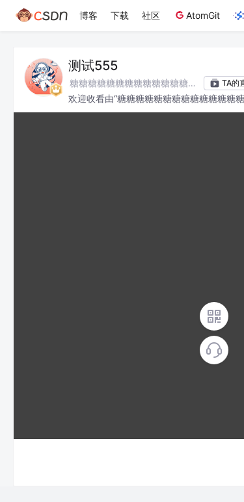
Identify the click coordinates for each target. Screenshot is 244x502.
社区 (151, 15)
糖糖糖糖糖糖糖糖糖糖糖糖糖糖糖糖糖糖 (133, 83)
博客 (88, 15)
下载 (120, 15)
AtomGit (203, 15)
